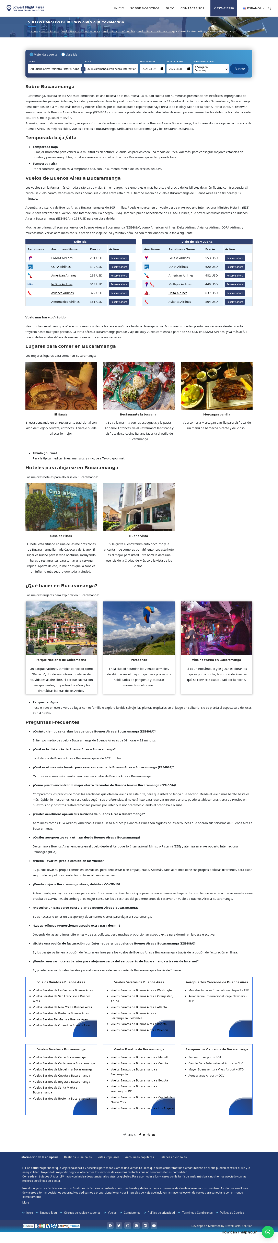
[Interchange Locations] (83, 69)
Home (34, 31)
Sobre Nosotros (145, 8)
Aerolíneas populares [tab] (139, 1157)
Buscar (239, 67)
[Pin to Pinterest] (149, 1135)
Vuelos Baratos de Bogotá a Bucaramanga (61, 1081)
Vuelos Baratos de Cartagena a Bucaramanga (64, 1063)
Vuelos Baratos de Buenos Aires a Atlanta (139, 1007)
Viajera (201, 68)
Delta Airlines (178, 293)
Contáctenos (192, 8)
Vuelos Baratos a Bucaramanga (156, 31)
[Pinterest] (136, 1225)
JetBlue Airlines (61, 284)
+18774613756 (223, 8)
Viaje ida (71, 54)
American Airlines (63, 275)
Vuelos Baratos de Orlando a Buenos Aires (62, 1025)
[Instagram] (127, 1225)
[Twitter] (119, 1225)
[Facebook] (110, 1225)
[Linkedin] (145, 1225)
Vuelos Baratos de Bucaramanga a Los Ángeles (143, 1108)
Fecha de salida (147, 61)
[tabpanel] (136, 1190)
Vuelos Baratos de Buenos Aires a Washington (142, 990)
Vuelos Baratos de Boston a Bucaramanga (61, 1098)
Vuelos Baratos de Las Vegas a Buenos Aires (63, 990)
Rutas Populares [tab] (108, 1157)
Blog (170, 8)
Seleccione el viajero (203, 61)
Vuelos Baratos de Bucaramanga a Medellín (140, 1057)
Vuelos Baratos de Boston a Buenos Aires (61, 1013)
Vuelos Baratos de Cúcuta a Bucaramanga (61, 1075)
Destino (87, 61)
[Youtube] (154, 1225)
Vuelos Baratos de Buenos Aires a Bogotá (139, 1024)
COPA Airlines (61, 267)
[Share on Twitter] (144, 1135)
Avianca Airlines (62, 293)
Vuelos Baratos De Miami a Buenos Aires (60, 1019)
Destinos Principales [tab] (78, 1157)
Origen (31, 61)
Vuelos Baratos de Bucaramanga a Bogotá (139, 1080)
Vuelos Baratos (50, 31)
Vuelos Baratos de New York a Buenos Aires (62, 1007)
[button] (268, 1232)
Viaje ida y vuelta (45, 54)
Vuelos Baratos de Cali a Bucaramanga (59, 1057)
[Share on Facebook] (140, 1135)
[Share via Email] (153, 1135)
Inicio (119, 8)
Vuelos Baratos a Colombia (119, 31)
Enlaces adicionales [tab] (173, 1157)
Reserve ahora (119, 258)
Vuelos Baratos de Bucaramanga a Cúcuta (139, 1063)
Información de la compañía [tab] (39, 1157)
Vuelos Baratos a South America (80, 31)
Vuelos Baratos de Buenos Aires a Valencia (140, 1030)
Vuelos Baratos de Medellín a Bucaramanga (63, 1069)
